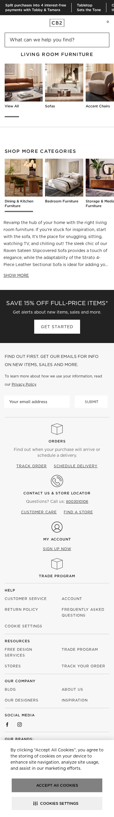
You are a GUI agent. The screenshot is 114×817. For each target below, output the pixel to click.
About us (72, 689)
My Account (57, 539)
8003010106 (77, 501)
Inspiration (75, 700)
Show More (16, 275)
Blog (10, 689)
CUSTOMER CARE (39, 512)
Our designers (22, 700)
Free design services (18, 652)
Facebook (7, 724)
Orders (57, 441)
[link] (16, 23)
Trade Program (57, 576)
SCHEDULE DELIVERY (76, 466)
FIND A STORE (78, 512)
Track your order (83, 666)
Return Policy (21, 609)
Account (72, 598)
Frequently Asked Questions (83, 612)
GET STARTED (57, 326)
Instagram (19, 724)
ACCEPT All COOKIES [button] (57, 785)
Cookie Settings (23, 626)
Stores (13, 666)
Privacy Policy (24, 384)
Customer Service (26, 598)
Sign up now (57, 549)
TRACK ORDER (31, 466)
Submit (92, 402)
